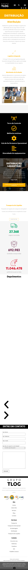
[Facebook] (21, 8)
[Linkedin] (26, 8)
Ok (14, 568)
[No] (26, 565)
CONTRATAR (14, 219)
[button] (14, 5)
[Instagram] (24, 8)
